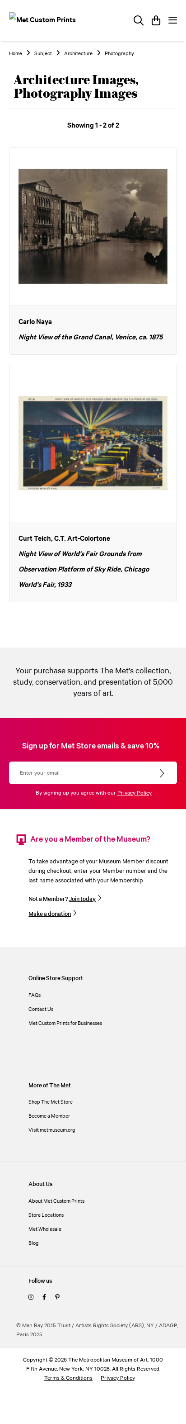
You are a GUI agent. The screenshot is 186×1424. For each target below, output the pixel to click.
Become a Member (49, 1116)
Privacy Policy (134, 793)
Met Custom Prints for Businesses (65, 1023)
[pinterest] (57, 1297)
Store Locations (46, 1215)
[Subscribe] (163, 773)
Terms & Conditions (68, 1378)
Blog (33, 1243)
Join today (82, 899)
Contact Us (40, 1009)
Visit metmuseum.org (51, 1130)
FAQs (34, 995)
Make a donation (49, 914)
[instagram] (30, 1297)
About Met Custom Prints (56, 1201)
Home (15, 53)
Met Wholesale (44, 1229)
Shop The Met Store (50, 1102)
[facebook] (44, 1297)
